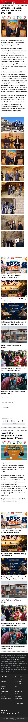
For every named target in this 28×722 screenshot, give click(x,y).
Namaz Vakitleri (18, 701)
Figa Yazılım (17, 659)
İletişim (2, 688)
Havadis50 (3, 5)
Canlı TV (3, 696)
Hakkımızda (3, 686)
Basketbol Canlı (18, 683)
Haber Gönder (18, 698)
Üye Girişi (3, 679)
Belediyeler (10, 5)
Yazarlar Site (18, 681)
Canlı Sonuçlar (4, 693)
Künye (2, 683)
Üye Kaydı (3, 681)
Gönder (14, 423)
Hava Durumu (18, 696)
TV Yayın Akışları (19, 679)
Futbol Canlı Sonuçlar (6, 698)
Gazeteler (17, 693)
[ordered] (12, 421)
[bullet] (14, 421)
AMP (16, 686)
